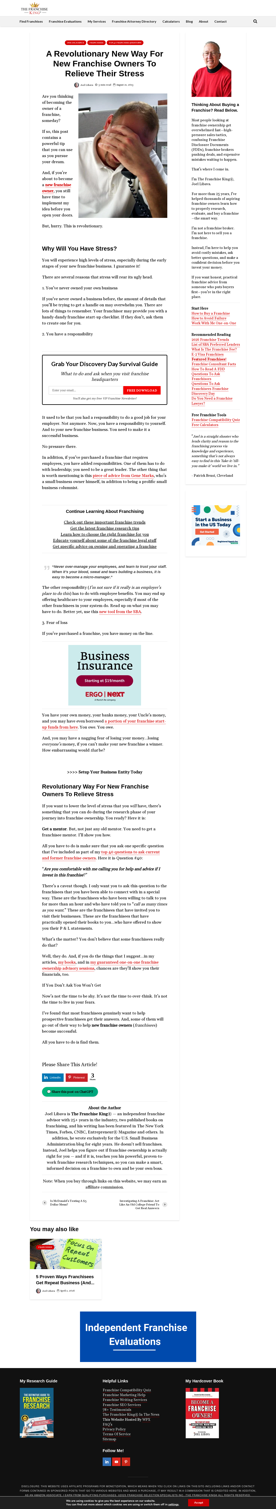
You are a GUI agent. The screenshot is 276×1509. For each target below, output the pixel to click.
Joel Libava (86, 85)
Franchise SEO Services (122, 1405)
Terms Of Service (117, 1434)
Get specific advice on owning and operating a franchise (105, 546)
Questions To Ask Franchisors (206, 376)
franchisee (96, 43)
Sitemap (109, 1439)
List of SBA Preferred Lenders (216, 344)
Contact (220, 21)
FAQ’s (107, 1424)
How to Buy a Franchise (211, 313)
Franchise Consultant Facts (214, 364)
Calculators (171, 21)
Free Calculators (205, 425)
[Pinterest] (126, 1462)
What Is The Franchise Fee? (214, 349)
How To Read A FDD (208, 369)
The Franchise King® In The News (131, 1414)
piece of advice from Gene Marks (123, 475)
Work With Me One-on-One (214, 323)
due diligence (75, 43)
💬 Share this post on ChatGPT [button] (70, 1092)
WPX (146, 1420)
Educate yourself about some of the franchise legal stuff (104, 540)
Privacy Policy (114, 1429)
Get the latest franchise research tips (104, 528)
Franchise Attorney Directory (134, 21)
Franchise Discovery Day (210, 391)
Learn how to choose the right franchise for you (105, 534)
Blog (189, 21)
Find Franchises (31, 21)
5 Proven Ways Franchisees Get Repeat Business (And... (65, 1279)
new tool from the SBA (120, 611)
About (203, 21)
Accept (198, 1503)
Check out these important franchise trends (104, 522)
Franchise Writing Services (125, 1400)
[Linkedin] (107, 1462)
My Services (97, 21)
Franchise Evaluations (65, 21)
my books (67, 962)
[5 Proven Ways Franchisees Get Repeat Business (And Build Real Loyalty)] (66, 1254)
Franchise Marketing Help (124, 1395)
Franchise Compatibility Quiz (216, 420)
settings (173, 1504)
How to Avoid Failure (209, 318)
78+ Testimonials (117, 1410)
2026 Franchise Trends (210, 340)
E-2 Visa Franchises (208, 354)
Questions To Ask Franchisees (206, 386)
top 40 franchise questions (125, 43)
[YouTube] (116, 1462)
